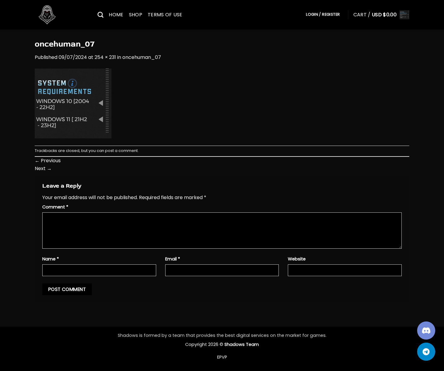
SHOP (135, 14)
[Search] (100, 14)
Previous (48, 160)
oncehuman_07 (141, 57)
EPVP (222, 357)
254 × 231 (105, 57)
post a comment (121, 150)
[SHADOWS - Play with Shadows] (61, 15)
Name (50, 259)
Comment (55, 207)
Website (297, 259)
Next (43, 168)
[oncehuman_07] (73, 102)
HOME (116, 14)
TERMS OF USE (165, 14)
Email (172, 259)
